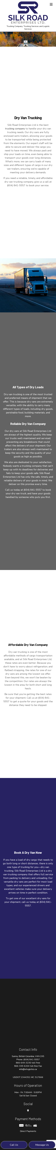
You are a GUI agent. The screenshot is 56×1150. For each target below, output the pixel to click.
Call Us (14, 1144)
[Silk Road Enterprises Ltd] (28, 12)
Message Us (42, 1144)
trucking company (15, 128)
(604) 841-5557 (31, 1059)
